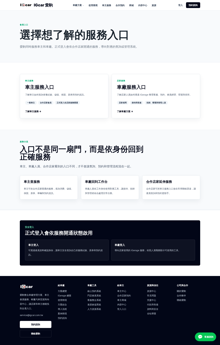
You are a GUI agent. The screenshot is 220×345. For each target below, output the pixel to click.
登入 (180, 5)
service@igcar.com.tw (31, 315)
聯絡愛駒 (35, 333)
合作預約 (120, 5)
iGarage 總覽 (64, 295)
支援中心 (151, 300)
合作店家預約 (124, 295)
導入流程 (62, 309)
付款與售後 (152, 304)
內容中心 (142, 5)
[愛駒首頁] (26, 5)
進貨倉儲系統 (94, 304)
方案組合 (62, 304)
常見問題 (151, 295)
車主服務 (106, 5)
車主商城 (121, 300)
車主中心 (121, 291)
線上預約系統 (94, 291)
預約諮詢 (193, 5)
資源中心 (151, 291)
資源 (154, 5)
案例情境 (62, 313)
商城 (131, 5)
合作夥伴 (181, 295)
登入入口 (121, 309)
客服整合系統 (94, 300)
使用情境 (93, 5)
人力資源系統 (94, 309)
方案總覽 (62, 291)
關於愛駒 (181, 291)
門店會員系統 (94, 295)
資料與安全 (152, 309)
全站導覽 (151, 313)
